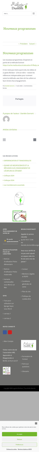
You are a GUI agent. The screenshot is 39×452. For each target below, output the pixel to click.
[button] (36, 423)
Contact (25, 269)
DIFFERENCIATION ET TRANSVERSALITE (17, 161)
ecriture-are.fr (13, 361)
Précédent (24, 44)
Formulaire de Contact (27, 357)
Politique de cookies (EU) (26, 297)
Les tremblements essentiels (14, 185)
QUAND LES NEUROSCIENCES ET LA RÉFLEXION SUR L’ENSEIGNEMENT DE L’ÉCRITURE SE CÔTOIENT (17, 168)
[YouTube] (10, 332)
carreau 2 (7, 318)
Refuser (19, 439)
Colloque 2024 (9, 176)
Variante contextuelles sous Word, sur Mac (9, 283)
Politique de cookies (11, 449)
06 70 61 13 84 (28, 240)
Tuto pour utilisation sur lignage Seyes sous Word (9, 305)
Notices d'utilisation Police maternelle (10, 272)
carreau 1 (7, 314)
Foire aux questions (25, 365)
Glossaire (25, 371)
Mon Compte (8, 341)
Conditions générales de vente (26, 284)
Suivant (32, 44)
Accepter (19, 434)
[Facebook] (5, 332)
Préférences (19, 444)
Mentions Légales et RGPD (25, 449)
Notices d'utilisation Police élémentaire (10, 261)
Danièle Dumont (9, 86)
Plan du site (26, 291)
